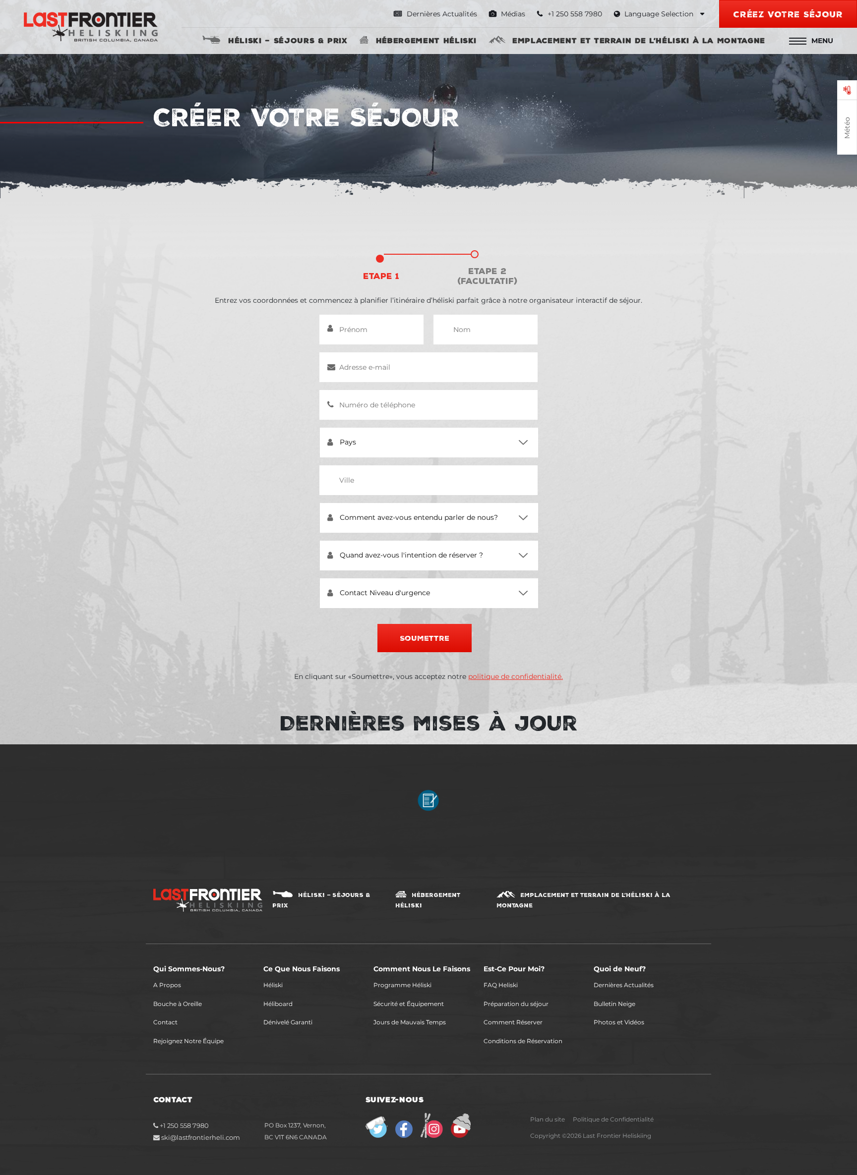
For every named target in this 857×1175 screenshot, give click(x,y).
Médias (512, 13)
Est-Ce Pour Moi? (514, 968)
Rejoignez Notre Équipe (188, 1041)
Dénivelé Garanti (287, 1022)
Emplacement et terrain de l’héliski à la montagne (638, 40)
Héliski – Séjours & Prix (288, 40)
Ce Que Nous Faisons (301, 968)
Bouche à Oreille (177, 1003)
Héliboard (278, 1003)
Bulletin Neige (614, 1003)
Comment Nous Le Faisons (421, 968)
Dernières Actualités (441, 13)
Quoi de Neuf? (620, 968)
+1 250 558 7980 (183, 1125)
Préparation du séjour (516, 1003)
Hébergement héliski (426, 40)
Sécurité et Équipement (408, 1003)
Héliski (273, 985)
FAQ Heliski (501, 985)
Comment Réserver (513, 1022)
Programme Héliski (402, 985)
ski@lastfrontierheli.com (200, 1137)
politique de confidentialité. (515, 676)
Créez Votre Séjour (788, 14)
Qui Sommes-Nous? (189, 968)
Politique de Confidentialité (613, 1119)
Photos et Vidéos (619, 1022)
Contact (165, 1022)
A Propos (167, 985)
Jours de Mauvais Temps (409, 1022)
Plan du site (547, 1119)
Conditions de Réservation (523, 1041)
